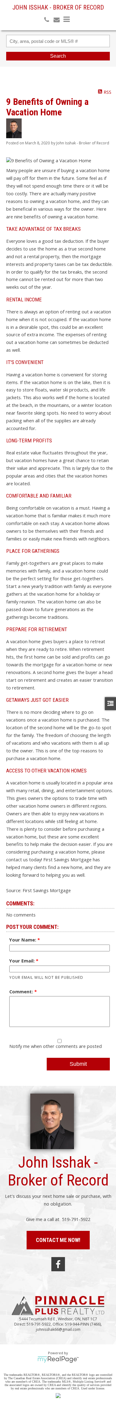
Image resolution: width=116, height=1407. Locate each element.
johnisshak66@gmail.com (58, 1329)
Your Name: (23, 940)
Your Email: (22, 961)
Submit (78, 1064)
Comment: (21, 991)
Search (58, 56)
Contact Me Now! (58, 1240)
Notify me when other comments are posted (55, 1046)
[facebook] (58, 1264)
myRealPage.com (58, 1359)
